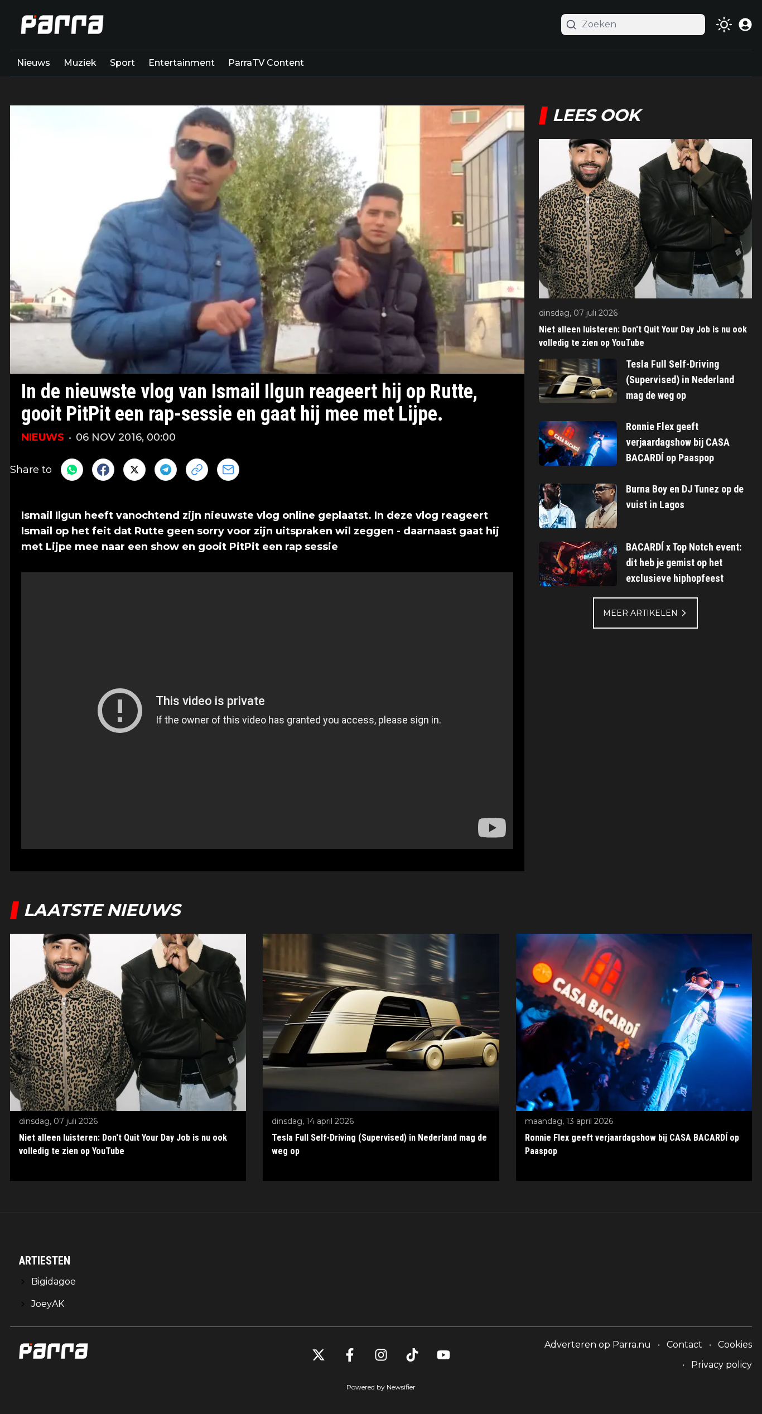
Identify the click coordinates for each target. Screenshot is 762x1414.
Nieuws (33, 62)
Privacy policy (721, 1364)
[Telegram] (166, 470)
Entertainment (181, 62)
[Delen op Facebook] (103, 470)
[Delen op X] (134, 470)
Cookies (735, 1344)
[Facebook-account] (349, 1355)
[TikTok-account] (412, 1355)
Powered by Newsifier (381, 1387)
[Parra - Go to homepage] (60, 25)
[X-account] (318, 1355)
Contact (684, 1344)
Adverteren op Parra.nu (597, 1344)
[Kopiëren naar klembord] (197, 470)
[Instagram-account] (381, 1355)
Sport (122, 62)
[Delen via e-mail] (228, 470)
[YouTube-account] (443, 1355)
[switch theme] (724, 24)
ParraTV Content (266, 62)
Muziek (80, 62)
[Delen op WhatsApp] (72, 470)
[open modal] (745, 24)
